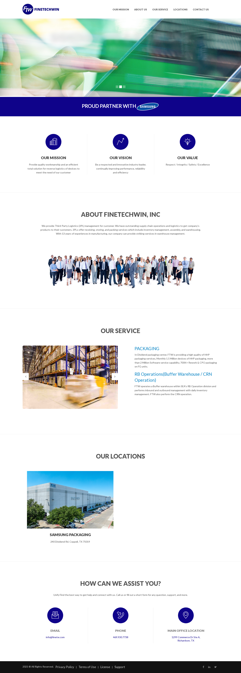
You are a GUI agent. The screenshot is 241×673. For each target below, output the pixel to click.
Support (120, 667)
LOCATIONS (180, 9)
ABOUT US (140, 9)
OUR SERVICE (160, 9)
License (105, 667)
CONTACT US (201, 9)
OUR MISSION (121, 9)
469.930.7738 (120, 637)
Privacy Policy (64, 667)
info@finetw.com (55, 637)
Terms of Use (87, 667)
